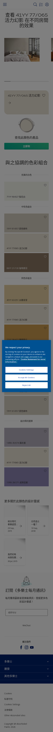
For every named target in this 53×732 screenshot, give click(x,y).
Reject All (26, 385)
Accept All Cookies (26, 377)
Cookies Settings (26, 370)
